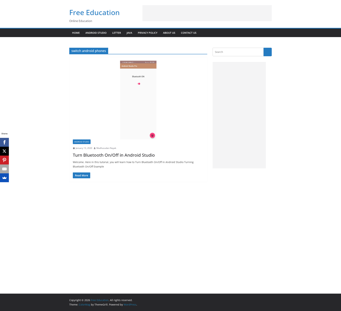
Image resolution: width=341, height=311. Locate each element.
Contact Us (188, 32)
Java (129, 32)
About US (169, 32)
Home (76, 32)
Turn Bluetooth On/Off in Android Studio (114, 155)
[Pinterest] (4, 160)
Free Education (94, 12)
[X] (4, 151)
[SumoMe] (4, 177)
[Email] (4, 168)
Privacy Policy (147, 32)
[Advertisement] (207, 13)
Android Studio (96, 32)
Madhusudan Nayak (106, 148)
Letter (116, 32)
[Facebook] (4, 142)
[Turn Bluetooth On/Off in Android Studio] (138, 100)
